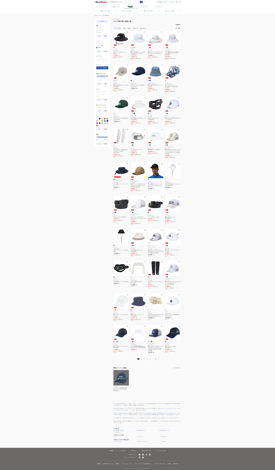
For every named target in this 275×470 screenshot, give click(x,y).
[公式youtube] (150, 454)
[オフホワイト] (131, 245)
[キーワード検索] (141, 2)
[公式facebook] (143, 454)
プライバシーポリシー (125, 463)
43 (155, 358)
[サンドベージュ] (114, 80)
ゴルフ (100, 15)
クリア (99, 36)
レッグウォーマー (125, 414)
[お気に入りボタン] (127, 32)
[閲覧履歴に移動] (171, 2)
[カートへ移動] (177, 2)
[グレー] (132, 47)
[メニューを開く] (179, 2)
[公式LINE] (143, 457)
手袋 (130, 413)
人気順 (124, 28)
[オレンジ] (134, 47)
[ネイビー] (150, 47)
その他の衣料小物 (154, 414)
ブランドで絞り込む (103, 67)
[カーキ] (131, 179)
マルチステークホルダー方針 (159, 463)
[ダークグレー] (115, 80)
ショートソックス (164, 408)
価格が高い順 (143, 28)
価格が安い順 (135, 28)
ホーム (96, 15)
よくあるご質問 (122, 450)
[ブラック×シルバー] (115, 310)
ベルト (151, 408)
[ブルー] (148, 80)
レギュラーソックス (172, 408)
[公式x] (139, 454)
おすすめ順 (118, 28)
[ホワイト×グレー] (150, 341)
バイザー (129, 408)
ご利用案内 (111, 450)
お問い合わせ (133, 450)
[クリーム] (165, 145)
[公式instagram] (146, 454)
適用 (105, 36)
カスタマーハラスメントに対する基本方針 (142, 463)
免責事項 (117, 463)
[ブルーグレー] (131, 310)
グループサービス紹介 (161, 450)
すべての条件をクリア (102, 21)
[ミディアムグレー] (150, 245)
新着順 (129, 28)
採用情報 (175, 463)
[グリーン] (114, 113)
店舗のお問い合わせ (146, 450)
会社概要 (169, 463)
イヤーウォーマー (165, 413)
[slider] (97, 137)
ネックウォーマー (173, 413)
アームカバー (144, 413)
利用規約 (98, 463)
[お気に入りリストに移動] (174, 2)
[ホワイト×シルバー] (114, 310)
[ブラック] (114, 47)
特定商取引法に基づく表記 (108, 463)
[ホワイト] (115, 47)
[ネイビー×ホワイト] (165, 80)
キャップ (124, 408)
